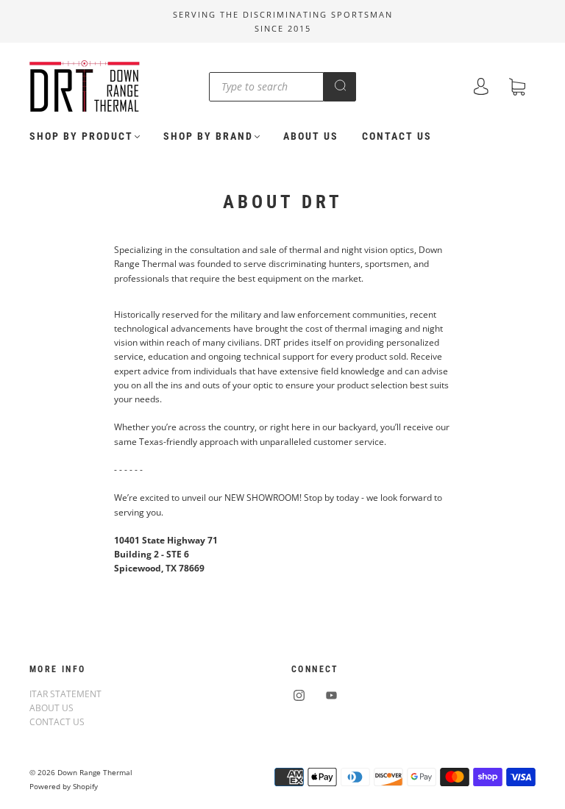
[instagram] (298, 696)
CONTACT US (397, 136)
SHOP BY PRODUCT (81, 136)
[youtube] (331, 696)
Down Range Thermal (94, 772)
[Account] (481, 87)
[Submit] (340, 85)
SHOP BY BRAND (208, 136)
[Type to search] (266, 86)
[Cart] (517, 88)
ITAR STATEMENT (65, 694)
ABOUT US (310, 136)
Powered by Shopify (63, 786)
